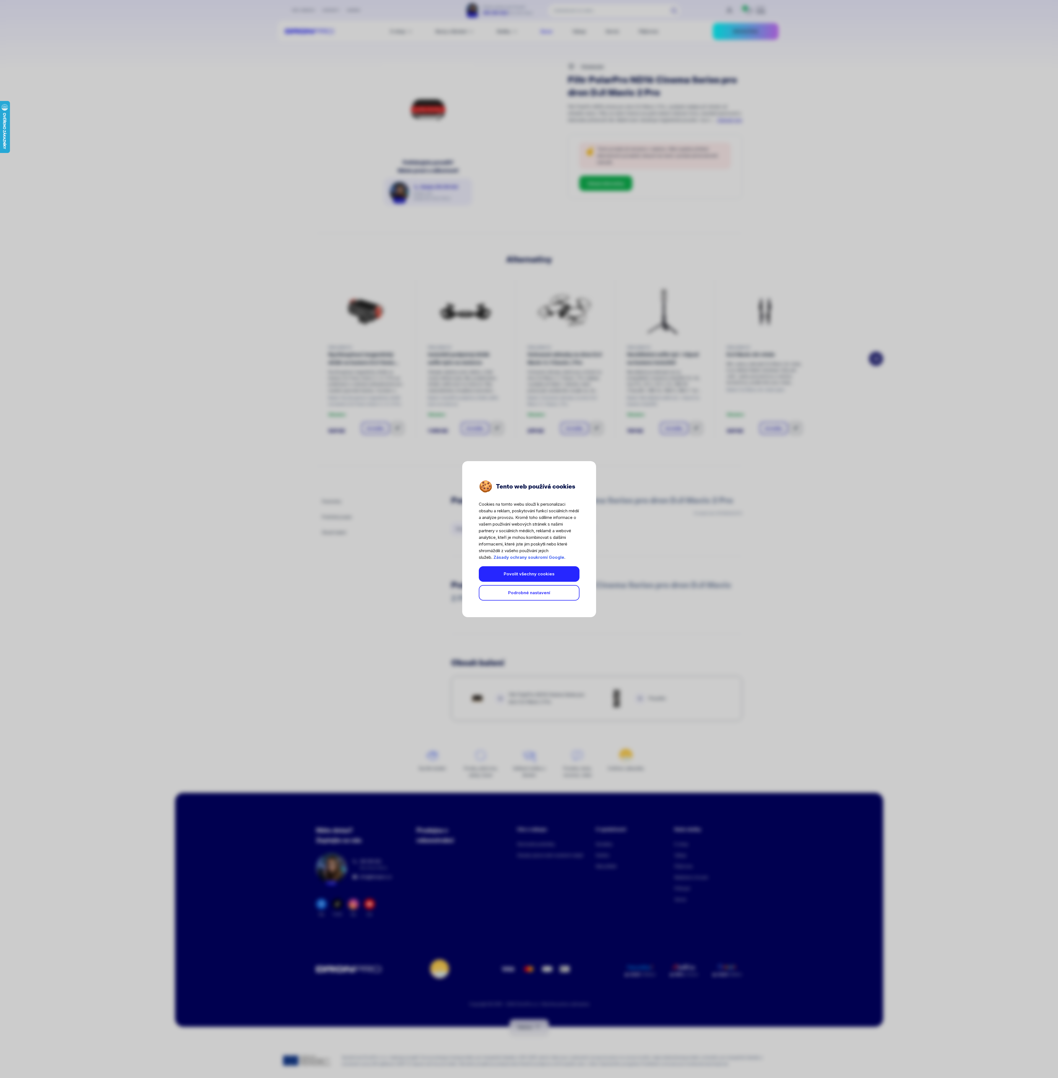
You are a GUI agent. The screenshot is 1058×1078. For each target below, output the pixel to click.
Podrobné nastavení (529, 592)
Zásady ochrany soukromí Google (528, 557)
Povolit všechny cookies (529, 573)
